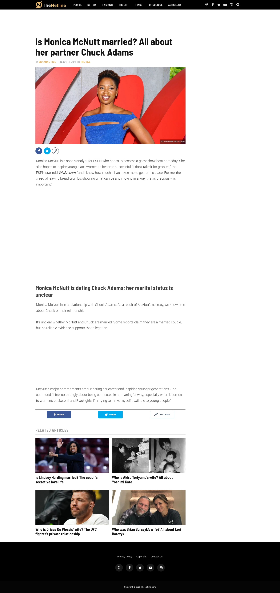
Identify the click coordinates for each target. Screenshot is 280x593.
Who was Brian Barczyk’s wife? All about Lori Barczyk (146, 531)
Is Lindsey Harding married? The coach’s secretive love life (66, 479)
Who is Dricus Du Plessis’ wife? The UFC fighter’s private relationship (66, 531)
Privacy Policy (124, 556)
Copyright (141, 556)
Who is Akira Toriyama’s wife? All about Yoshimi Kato (142, 479)
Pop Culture (155, 4)
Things (138, 4)
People (78, 4)
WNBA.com (67, 173)
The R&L (85, 61)
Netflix (91, 4)
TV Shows (107, 4)
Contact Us (157, 556)
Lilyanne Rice (47, 61)
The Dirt (124, 4)
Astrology (174, 4)
